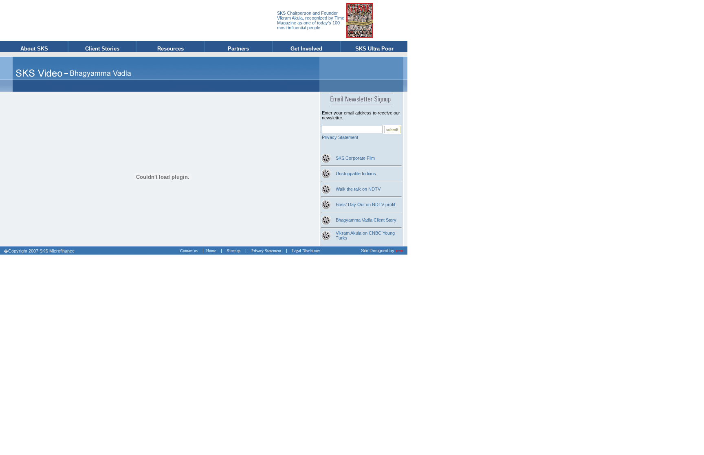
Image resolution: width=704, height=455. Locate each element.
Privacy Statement (340, 137)
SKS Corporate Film (355, 158)
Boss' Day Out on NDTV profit (365, 204)
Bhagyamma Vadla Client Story (366, 220)
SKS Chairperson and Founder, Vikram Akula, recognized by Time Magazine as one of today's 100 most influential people (310, 20)
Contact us (190, 250)
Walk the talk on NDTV (358, 189)
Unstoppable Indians (356, 173)
